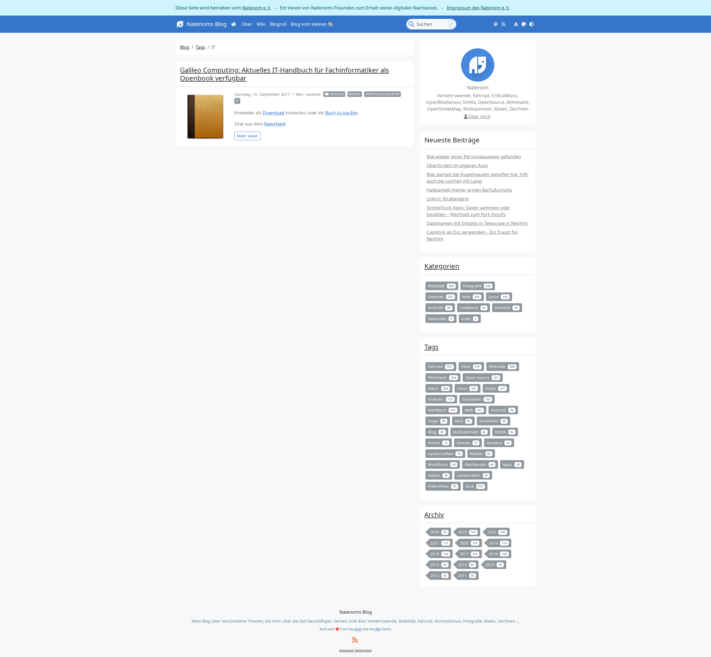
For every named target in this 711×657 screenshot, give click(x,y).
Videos (438, 475)
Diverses (337, 94)
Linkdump (473, 307)
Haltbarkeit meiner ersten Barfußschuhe (469, 190)
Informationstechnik (382, 94)
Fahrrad (440, 366)
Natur (438, 388)
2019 (498, 543)
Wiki (261, 24)
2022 (496, 532)
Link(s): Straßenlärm (448, 199)
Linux (498, 296)
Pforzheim (442, 377)
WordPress (441, 464)
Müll (462, 420)
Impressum (346, 650)
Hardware (441, 410)
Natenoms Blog (207, 24)
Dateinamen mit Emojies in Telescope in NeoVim (477, 223)
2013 (493, 564)
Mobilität (441, 286)
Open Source (482, 377)
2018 (439, 553)
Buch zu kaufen (341, 113)
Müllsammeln (469, 432)
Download (273, 113)
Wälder (480, 453)
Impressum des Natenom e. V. (478, 8)
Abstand (498, 442)
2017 (469, 553)
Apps (511, 464)
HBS (377, 629)
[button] (516, 24)
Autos (495, 388)
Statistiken (476, 399)
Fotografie (477, 286)
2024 (438, 532)
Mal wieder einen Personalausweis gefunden (474, 157)
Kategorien (441, 265)
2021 (439, 543)
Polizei (437, 442)
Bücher (354, 94)
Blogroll (278, 24)
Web (471, 296)
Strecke (467, 442)
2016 (498, 553)
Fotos (470, 366)
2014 (466, 564)
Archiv (434, 514)
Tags (200, 47)
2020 (469, 543)
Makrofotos (442, 486)
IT (237, 100)
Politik (504, 432)
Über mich (479, 117)
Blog (184, 47)
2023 (467, 532)
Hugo (436, 420)
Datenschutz (363, 650)
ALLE (474, 486)
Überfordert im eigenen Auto (457, 165)
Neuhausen (479, 464)
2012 (438, 575)
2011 (466, 575)
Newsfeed (274, 124)
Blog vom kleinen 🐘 (312, 24)
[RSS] (503, 24)
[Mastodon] (496, 24)
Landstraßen (472, 475)
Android (439, 307)
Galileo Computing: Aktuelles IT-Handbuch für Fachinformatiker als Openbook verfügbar (284, 73)
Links (469, 318)
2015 (438, 564)
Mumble (506, 307)
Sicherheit (492, 420)
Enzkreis (440, 399)
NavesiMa (440, 318)
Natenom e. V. (256, 8)
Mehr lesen (247, 136)
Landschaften (444, 453)
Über (247, 24)
